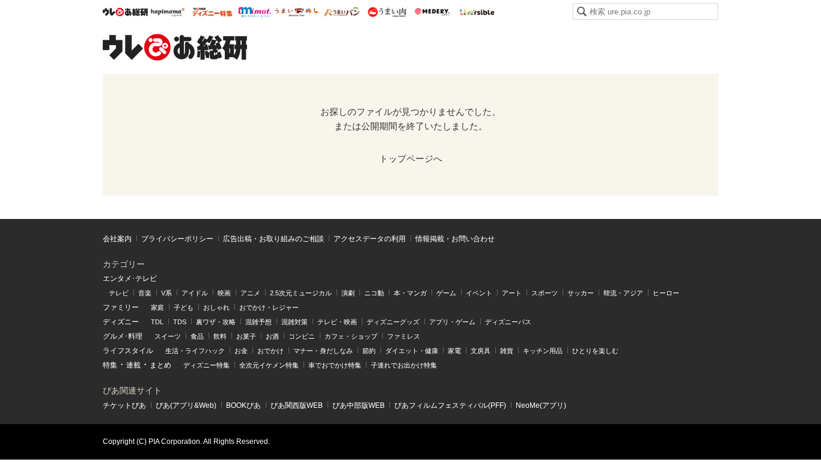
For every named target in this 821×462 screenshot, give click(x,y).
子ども (184, 307)
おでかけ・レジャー (269, 307)
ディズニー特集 (206, 365)
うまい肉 (386, 12)
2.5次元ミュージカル (301, 293)
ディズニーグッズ (393, 321)
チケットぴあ (124, 405)
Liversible (476, 12)
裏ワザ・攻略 (216, 321)
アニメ (250, 293)
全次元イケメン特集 (269, 365)
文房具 (480, 350)
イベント (479, 293)
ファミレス (403, 336)
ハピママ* (167, 12)
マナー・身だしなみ (323, 350)
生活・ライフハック (195, 350)
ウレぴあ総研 (125, 12)
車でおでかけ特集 (334, 365)
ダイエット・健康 (411, 350)
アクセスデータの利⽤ (370, 239)
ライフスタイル (128, 350)
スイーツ (167, 336)
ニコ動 (374, 293)
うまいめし (296, 12)
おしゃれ (216, 307)
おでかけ (270, 350)
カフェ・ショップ (351, 336)
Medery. (431, 12)
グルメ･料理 (122, 336)
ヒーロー (666, 293)
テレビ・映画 (337, 321)
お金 (241, 350)
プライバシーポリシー (177, 239)
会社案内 (117, 239)
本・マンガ (410, 293)
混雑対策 (294, 321)
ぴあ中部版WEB (358, 405)
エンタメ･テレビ (130, 278)
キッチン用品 (543, 350)
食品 (197, 336)
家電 (454, 350)
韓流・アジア (623, 293)
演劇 (348, 293)
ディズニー (121, 322)
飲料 (220, 336)
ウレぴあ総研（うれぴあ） (175, 47)
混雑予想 (258, 321)
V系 (166, 293)
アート (512, 293)
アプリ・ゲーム (452, 321)
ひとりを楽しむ (595, 350)
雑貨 (506, 350)
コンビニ (301, 336)
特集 (110, 365)
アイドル (195, 293)
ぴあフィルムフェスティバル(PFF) (450, 405)
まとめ (160, 365)
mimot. (254, 12)
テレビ (119, 293)
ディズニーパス (508, 321)
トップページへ (410, 158)
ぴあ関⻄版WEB (296, 405)
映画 (224, 293)
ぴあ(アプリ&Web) (186, 405)
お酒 (272, 336)
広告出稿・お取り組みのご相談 (273, 239)
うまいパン (341, 12)
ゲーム (446, 293)
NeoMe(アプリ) (541, 405)
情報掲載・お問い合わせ (455, 239)
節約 (369, 350)
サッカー (580, 293)
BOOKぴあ (243, 405)
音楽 (144, 293)
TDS (179, 321)
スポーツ (544, 293)
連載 (133, 365)
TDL (157, 321)
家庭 (157, 307)
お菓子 (246, 336)
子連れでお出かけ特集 (404, 365)
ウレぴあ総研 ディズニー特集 (212, 12)
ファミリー (121, 307)
